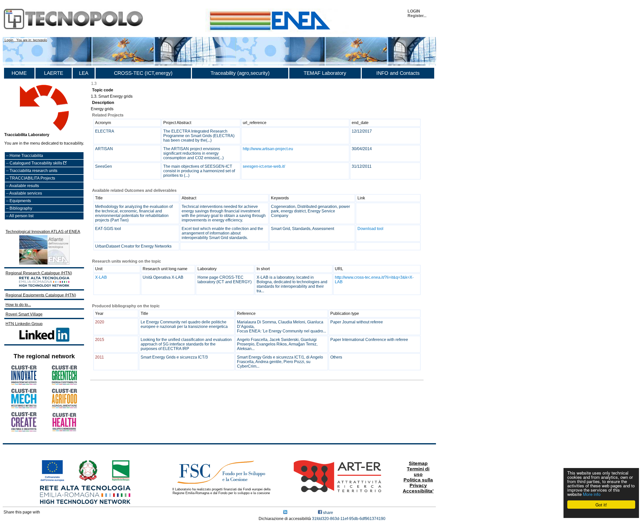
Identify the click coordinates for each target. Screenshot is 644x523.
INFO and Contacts (398, 73)
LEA (83, 73)
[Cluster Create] (23, 430)
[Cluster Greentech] (64, 383)
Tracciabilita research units (33, 170)
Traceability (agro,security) (240, 73)
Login (9, 40)
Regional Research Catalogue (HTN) (39, 273)
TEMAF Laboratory (325, 73)
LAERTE (53, 73)
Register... (417, 16)
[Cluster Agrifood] (64, 406)
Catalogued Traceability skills (36, 163)
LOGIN (414, 11)
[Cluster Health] (64, 430)
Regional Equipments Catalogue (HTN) (41, 295)
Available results (24, 186)
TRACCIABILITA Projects (32, 178)
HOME (19, 73)
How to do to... (18, 305)
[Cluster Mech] (23, 406)
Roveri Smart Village (24, 314)
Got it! (601, 504)
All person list (21, 216)
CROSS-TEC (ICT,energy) (143, 73)
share (327, 512)
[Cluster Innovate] (23, 383)
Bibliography (21, 208)
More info (591, 494)
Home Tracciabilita (26, 155)
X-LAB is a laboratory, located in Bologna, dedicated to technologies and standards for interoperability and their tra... (292, 284)
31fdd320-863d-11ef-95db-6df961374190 (348, 518)
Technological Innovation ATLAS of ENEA (43, 231)
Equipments (20, 201)
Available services (25, 193)
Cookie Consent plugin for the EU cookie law (601, 513)
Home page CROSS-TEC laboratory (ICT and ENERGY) (224, 279)
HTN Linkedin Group (24, 324)
